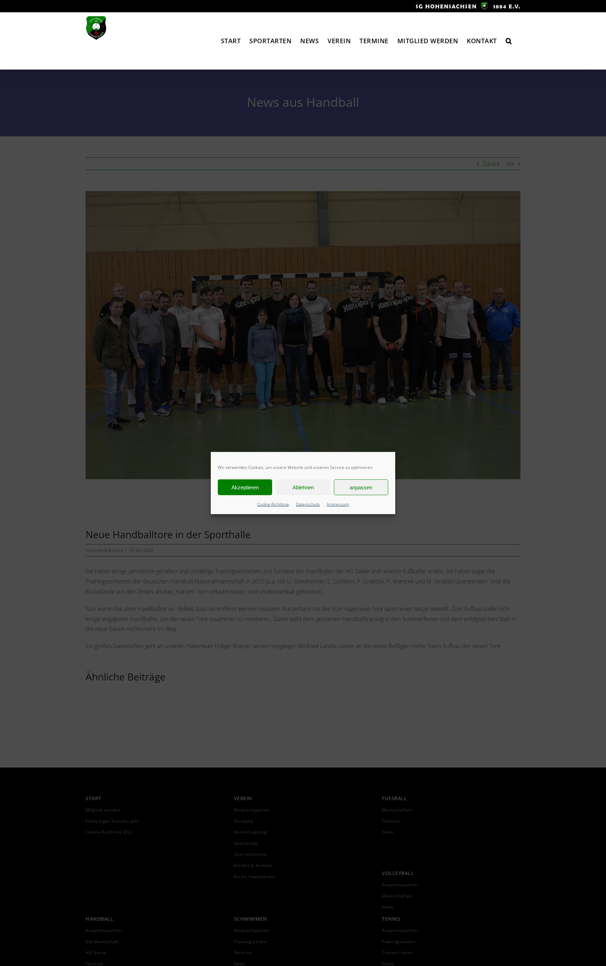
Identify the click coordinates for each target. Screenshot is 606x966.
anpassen (361, 487)
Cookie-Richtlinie (273, 504)
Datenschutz (308, 504)
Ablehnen (303, 487)
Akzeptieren (245, 487)
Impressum (338, 504)
